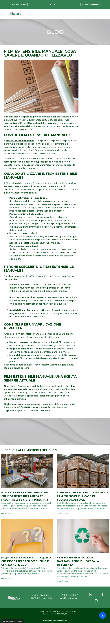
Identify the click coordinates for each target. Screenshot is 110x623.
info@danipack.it (69, 598)
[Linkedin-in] (50, 4)
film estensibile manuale (20, 140)
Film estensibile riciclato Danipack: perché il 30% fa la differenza (78, 561)
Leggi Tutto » (6, 513)
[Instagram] (59, 4)
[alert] (12, 621)
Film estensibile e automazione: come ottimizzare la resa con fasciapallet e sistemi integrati (24, 496)
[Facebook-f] (55, 4)
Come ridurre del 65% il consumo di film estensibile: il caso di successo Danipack (82, 496)
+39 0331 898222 (69, 595)
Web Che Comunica (59, 621)
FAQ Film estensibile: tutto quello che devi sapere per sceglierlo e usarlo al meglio (26, 561)
